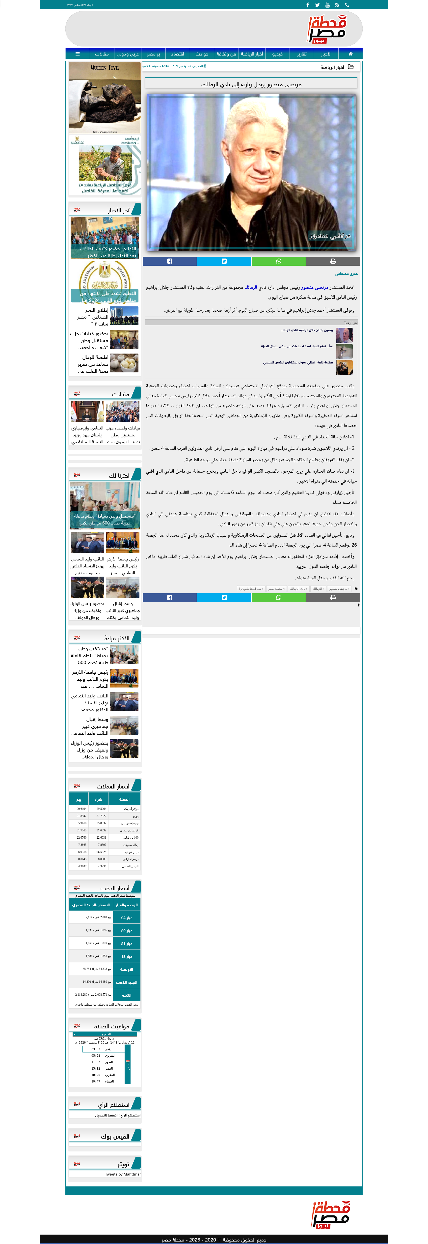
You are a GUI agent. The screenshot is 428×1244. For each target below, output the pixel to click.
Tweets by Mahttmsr (123, 1173)
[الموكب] (105, 98)
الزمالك (250, 288)
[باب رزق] (105, 165)
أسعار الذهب (115, 887)
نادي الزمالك (289, 329)
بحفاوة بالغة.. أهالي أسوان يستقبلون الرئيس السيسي (298, 362)
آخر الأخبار (118, 209)
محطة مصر (275, 588)
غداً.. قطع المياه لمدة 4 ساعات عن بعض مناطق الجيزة (297, 346)
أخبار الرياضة (332, 67)
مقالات (120, 393)
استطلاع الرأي (113, 1103)
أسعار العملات (113, 785)
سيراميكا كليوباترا (250, 588)
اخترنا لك (119, 474)
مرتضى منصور (314, 288)
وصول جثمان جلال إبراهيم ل (315, 329)
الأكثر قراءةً (117, 637)
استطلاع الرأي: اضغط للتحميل (118, 1114)
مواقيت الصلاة (111, 1025)
